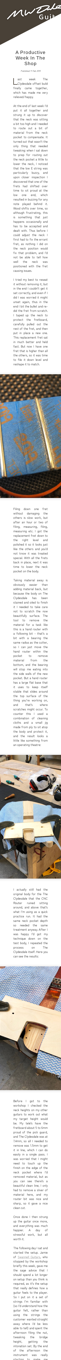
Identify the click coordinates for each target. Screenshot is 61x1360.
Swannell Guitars (29, 1257)
